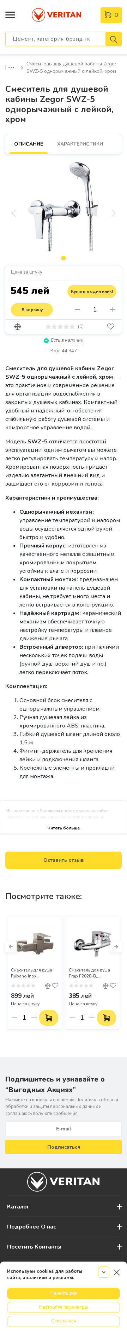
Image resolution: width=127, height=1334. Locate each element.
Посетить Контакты (34, 1247)
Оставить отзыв (63, 860)
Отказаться (63, 1321)
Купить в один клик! (92, 291)
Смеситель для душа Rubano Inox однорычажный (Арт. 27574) (33, 973)
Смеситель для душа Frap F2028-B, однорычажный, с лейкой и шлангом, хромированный (89, 973)
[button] (11, 947)
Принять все (63, 1293)
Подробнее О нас (31, 1227)
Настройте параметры (63, 1307)
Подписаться (63, 1147)
